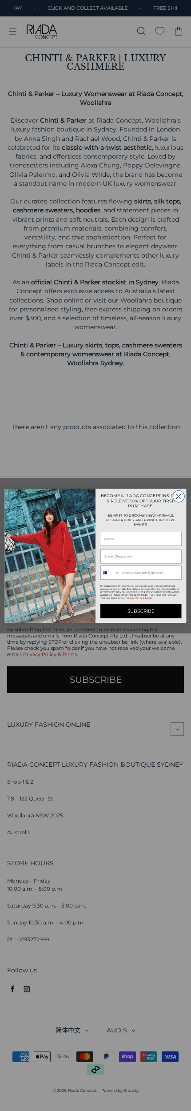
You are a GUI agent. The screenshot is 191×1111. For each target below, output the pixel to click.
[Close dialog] (178, 496)
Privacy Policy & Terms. (139, 597)
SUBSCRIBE (141, 611)
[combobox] (110, 572)
